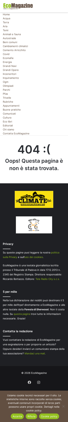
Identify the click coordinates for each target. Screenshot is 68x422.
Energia (7, 61)
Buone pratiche (12, 109)
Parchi (6, 89)
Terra (6, 22)
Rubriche (8, 101)
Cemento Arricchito (14, 50)
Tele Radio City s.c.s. (48, 278)
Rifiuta (31, 416)
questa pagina (22, 313)
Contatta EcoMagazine (16, 133)
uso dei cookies (33, 257)
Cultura (7, 117)
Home (6, 14)
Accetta (17, 416)
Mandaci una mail (35, 353)
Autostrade (9, 38)
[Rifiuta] (63, 406)
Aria (5, 26)
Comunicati (9, 113)
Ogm (5, 81)
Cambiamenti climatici (15, 46)
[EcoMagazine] (18, 6)
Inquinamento (11, 77)
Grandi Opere (11, 69)
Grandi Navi (9, 65)
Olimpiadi (8, 85)
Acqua (6, 18)
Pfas (5, 93)
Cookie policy (49, 416)
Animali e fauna (12, 34)
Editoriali (8, 125)
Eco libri (7, 121)
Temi (5, 30)
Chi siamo (8, 129)
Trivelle (7, 97)
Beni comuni (10, 42)
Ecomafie (8, 58)
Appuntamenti (11, 105)
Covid (6, 54)
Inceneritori (9, 73)
